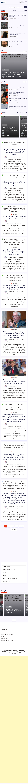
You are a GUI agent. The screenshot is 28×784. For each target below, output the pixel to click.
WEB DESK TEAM (9, 76)
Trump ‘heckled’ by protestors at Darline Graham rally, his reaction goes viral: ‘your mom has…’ (14, 381)
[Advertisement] (14, 546)
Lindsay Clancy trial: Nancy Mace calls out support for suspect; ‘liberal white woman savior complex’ (17, 15)
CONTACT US (6, 567)
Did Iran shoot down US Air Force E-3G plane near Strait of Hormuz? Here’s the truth (17, 106)
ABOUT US (5, 564)
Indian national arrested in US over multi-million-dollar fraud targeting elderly (17, 24)
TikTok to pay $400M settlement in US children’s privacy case (17, 34)
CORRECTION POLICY (9, 569)
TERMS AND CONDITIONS (10, 578)
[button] (21, 2)
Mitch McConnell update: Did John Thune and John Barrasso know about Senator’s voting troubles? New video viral (13, 334)
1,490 (21, 526)
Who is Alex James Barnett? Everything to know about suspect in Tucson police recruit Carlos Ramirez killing (18, 43)
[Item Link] (4, 16)
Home (4, 572)
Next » (14, 529)
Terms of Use (6, 581)
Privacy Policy (6, 575)
